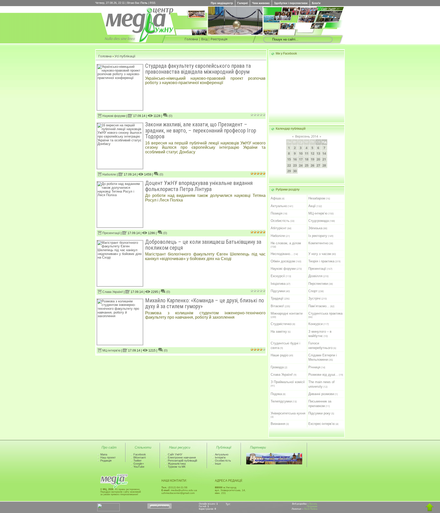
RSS (152, 2)
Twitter (137, 460)
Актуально (279, 206)
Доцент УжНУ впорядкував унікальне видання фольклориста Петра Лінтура (199, 186)
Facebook (139, 454)
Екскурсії (278, 276)
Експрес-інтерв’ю (321, 424)
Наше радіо (279, 355)
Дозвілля (315, 276)
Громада (277, 367)
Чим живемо (261, 3)
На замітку (279, 331)
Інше (218, 463)
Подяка (276, 394)
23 (295, 165)
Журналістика (177, 463)
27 (318, 165)
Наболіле (109, 174)
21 (324, 159)
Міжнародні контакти (286, 313)
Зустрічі (314, 298)
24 (300, 165)
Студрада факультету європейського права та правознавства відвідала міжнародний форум (198, 69)
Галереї (242, 3)
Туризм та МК (176, 466)
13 (318, 153)
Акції (312, 206)
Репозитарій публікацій (182, 460)
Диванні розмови (321, 394)
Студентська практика (325, 313)
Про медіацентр (222, 3)
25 (306, 165)
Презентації (111, 233)
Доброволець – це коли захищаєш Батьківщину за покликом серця (203, 245)
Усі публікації (125, 56)
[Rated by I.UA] (108, 510)
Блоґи (316, 3)
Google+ (138, 463)
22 (289, 165)
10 (300, 153)
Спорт (313, 291)
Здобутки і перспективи (291, 3)
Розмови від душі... (323, 374)
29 (289, 171)
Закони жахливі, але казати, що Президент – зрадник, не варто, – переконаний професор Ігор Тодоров (200, 130)
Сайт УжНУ (175, 454)
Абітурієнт (278, 228)
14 (324, 153)
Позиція (276, 213)
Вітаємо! (277, 306)
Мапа (103, 454)
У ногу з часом (319, 254)
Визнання (278, 424)
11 (306, 153)
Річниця (314, 367)
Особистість (280, 221)
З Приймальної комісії (288, 382)
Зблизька (315, 228)
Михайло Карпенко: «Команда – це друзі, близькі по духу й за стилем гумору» (204, 303)
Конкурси (315, 324)
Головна (191, 39)
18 (306, 159)
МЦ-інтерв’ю (111, 350)
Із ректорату (317, 236)
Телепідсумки (281, 401)
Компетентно (318, 243)
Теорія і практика (321, 261)
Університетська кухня (288, 413)
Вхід (204, 39)
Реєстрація (219, 39)
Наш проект (108, 457)
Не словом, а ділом (286, 243)
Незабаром (316, 198)
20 (318, 159)
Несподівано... (282, 254)
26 (312, 165)
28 (324, 165)
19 (312, 159)
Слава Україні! (112, 292)
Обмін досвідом (283, 261)
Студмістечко (281, 324)
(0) (170, 116)
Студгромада (318, 221)
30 (295, 171)
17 (300, 159)
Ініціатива (278, 284)
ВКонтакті (139, 457)
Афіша (276, 198)
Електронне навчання (182, 457)
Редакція (106, 460)
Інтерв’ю (220, 457)
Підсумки (278, 291)
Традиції (277, 298)
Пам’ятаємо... (318, 306)
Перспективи (318, 284)
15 (289, 159)
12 (312, 153)
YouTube (138, 466)
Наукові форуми (114, 116)
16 (295, 159)
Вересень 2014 (306, 136)
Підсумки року (319, 413)
